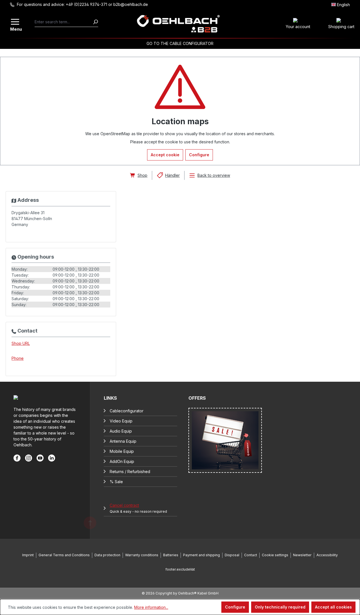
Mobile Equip (122, 451)
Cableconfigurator (126, 410)
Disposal (232, 555)
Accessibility (327, 555)
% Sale (116, 481)
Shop (142, 175)
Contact (250, 555)
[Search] (95, 22)
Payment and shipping (201, 555)
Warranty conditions (141, 555)
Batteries (170, 555)
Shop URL (21, 343)
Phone (18, 358)
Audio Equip (121, 431)
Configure (199, 154)
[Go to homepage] (178, 24)
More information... (151, 607)
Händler (172, 175)
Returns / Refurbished (130, 471)
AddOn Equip (122, 461)
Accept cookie (165, 154)
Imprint (28, 555)
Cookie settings (275, 555)
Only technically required (280, 607)
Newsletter (302, 555)
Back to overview (213, 175)
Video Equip (121, 421)
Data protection (107, 555)
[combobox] (64, 22)
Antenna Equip (123, 441)
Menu (15, 28)
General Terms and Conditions (64, 555)
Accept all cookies (333, 607)
